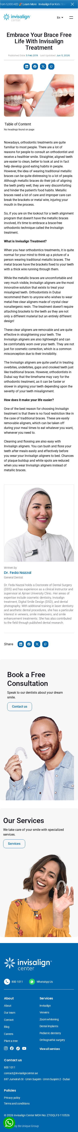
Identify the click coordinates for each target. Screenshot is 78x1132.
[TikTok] (18, 1048)
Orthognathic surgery (52, 1040)
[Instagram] (6, 1048)
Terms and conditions (16, 1103)
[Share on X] (43, 66)
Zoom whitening (49, 1019)
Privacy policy (12, 1097)
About (7, 1005)
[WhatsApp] (9, 1123)
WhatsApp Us (45, 981)
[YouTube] (24, 1048)
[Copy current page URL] (51, 66)
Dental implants (49, 1026)
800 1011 (17, 981)
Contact (9, 1019)
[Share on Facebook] (35, 66)
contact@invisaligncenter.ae (21, 1073)
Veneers (45, 1012)
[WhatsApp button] (32, 982)
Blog (6, 1026)
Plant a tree (11, 1041)
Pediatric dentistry (50, 1033)
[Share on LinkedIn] (27, 66)
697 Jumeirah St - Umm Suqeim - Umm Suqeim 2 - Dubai (37, 1079)
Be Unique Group (28, 1126)
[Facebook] (12, 1048)
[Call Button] (7, 982)
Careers (8, 1034)
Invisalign (45, 1005)
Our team (9, 1012)
